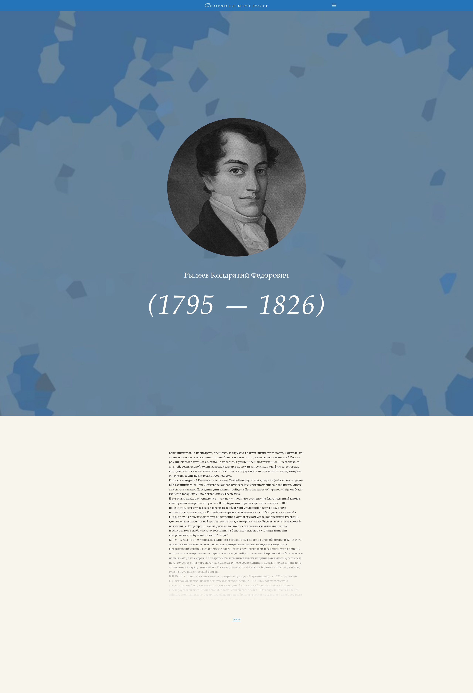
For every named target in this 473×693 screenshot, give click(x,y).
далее (236, 619)
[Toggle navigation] (334, 5)
